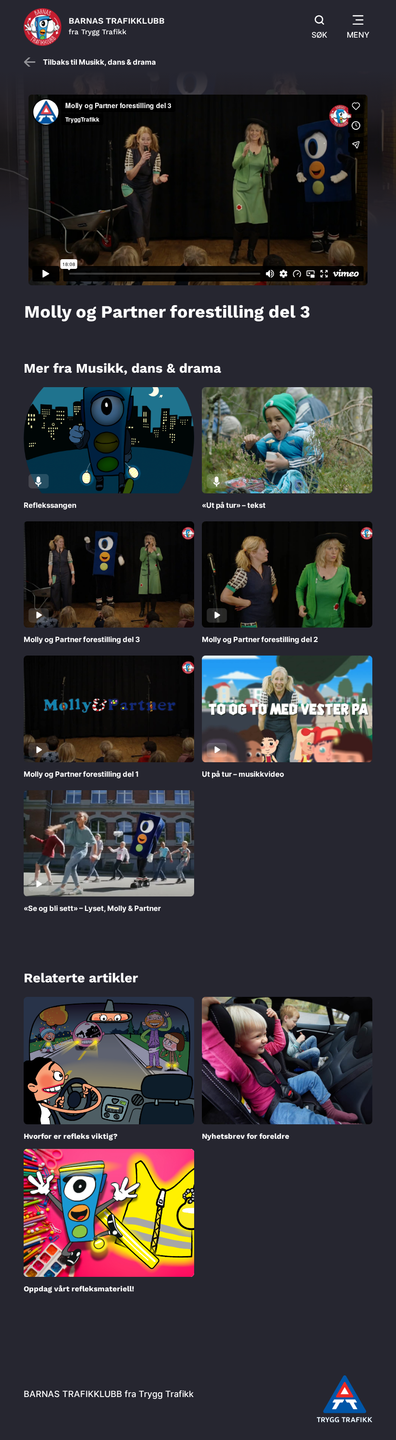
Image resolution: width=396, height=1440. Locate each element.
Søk (319, 35)
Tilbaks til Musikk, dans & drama (99, 62)
